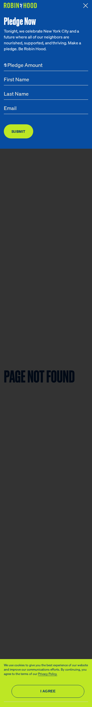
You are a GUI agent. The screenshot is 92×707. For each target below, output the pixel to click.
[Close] (85, 5)
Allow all (48, 691)
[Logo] (21, 5)
